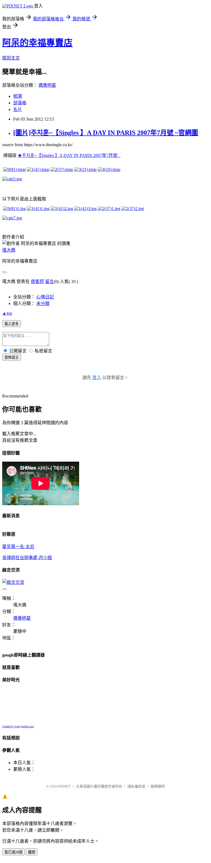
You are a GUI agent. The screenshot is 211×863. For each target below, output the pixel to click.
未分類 (42, 303)
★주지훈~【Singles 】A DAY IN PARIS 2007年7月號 (69, 155)
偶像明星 (47, 85)
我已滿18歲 (13, 852)
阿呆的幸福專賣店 (37, 43)
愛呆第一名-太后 (18, 546)
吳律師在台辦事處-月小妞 (27, 557)
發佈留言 (11, 357)
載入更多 (11, 324)
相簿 (17, 96)
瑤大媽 (8, 250)
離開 (31, 852)
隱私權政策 (136, 786)
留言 (49, 281)
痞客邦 (37, 281)
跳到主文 (11, 58)
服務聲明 (158, 786)
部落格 (19, 102)
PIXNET (64, 786)
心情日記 (45, 297)
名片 (17, 109)
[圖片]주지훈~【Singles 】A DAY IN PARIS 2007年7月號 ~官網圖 (105, 132)
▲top (7, 313)
